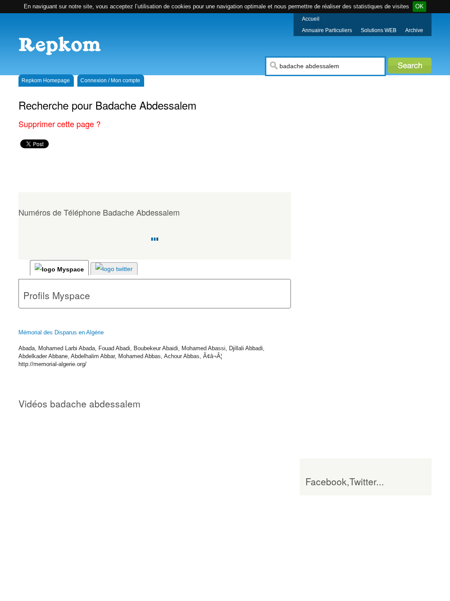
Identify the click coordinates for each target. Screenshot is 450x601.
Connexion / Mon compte (110, 80)
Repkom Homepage (46, 80)
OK (419, 6)
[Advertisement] (174, 170)
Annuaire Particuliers (327, 30)
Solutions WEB (378, 30)
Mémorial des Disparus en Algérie (61, 332)
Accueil (310, 19)
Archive (414, 30)
